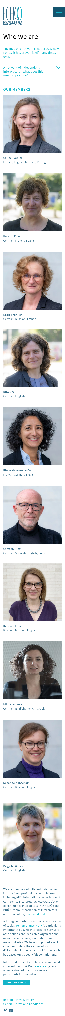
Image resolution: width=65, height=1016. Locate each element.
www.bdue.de (37, 914)
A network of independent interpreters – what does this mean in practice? (23, 71)
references (41, 966)
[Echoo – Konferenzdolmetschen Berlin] (12, 24)
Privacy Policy (25, 1000)
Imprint (8, 1000)
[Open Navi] (59, 12)
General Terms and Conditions (23, 1004)
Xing (5, 1010)
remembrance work (29, 925)
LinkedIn (11, 1010)
